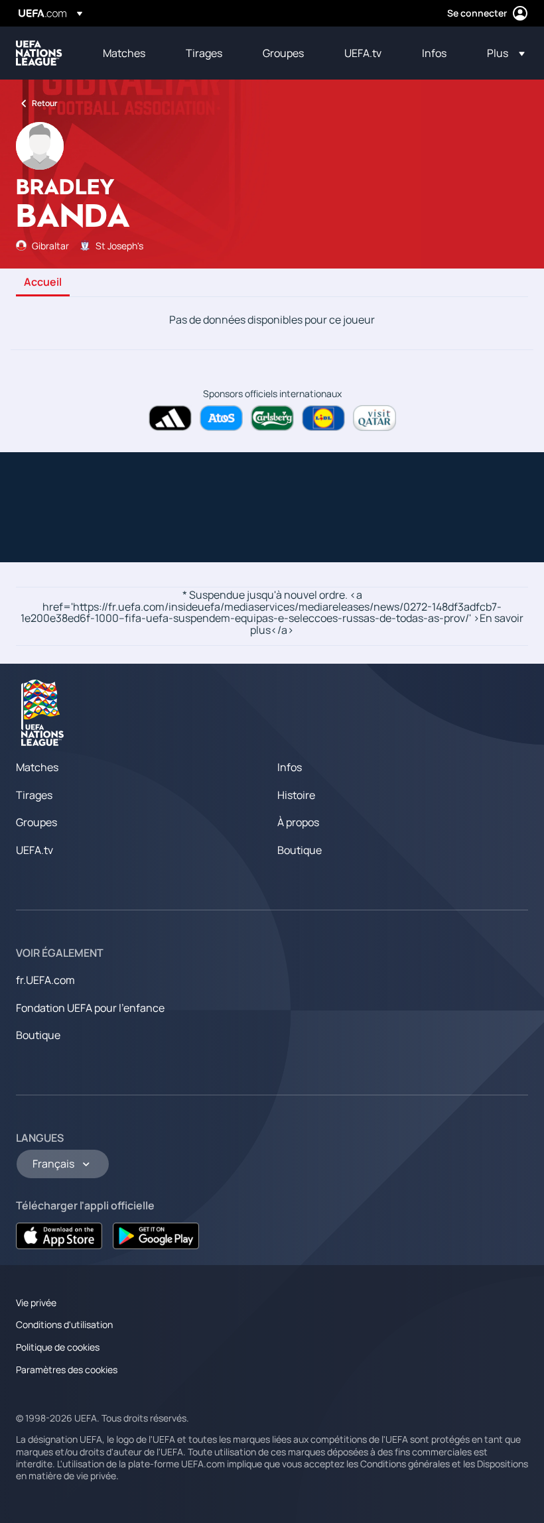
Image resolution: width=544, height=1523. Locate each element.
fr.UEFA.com (45, 980)
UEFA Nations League (39, 53)
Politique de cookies (58, 1347)
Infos (289, 767)
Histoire (296, 795)
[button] (501, 53)
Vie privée (36, 1302)
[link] (124, 53)
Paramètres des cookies (66, 1369)
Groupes (36, 822)
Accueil (43, 282)
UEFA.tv (34, 850)
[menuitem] (127, 53)
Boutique (299, 850)
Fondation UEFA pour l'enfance (90, 1008)
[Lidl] (323, 418)
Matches (37, 767)
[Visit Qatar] (374, 418)
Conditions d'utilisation (64, 1324)
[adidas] (170, 418)
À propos (298, 822)
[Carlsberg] (272, 418)
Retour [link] (45, 103)
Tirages (34, 795)
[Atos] (221, 418)
